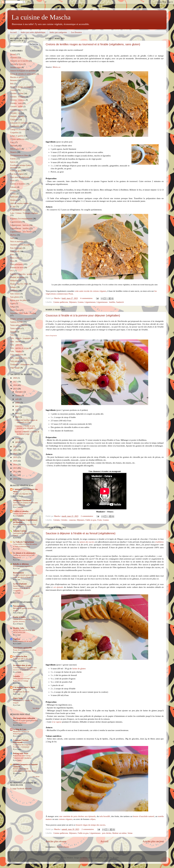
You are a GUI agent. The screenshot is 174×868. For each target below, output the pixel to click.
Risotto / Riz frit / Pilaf (19, 284)
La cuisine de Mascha (41, 17)
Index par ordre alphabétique (33, 32)
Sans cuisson (15, 294)
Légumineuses (90, 302)
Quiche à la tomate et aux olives (25, 514)
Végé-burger (15, 368)
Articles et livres (16, 64)
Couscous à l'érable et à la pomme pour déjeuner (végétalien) (83, 315)
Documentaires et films (19, 155)
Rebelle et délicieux (21, 564)
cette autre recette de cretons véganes (90, 291)
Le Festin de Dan (20, 656)
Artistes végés (15, 67)
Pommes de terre (16, 268)
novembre (19, 392)
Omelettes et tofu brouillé (20, 245)
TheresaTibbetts (97, 858)
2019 (15, 457)
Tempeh (13, 332)
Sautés (12, 304)
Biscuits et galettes (17, 77)
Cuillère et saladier (21, 511)
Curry (12, 142)
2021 (15, 450)
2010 (15, 479)
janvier (18, 442)
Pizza (12, 261)
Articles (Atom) (63, 847)
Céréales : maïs (16, 103)
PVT (12, 271)
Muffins (13, 235)
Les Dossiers (76, 32)
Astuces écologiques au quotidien (23, 71)
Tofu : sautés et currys (18, 358)
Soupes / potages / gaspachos (21, 319)
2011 (15, 475)
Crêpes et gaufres (16, 136)
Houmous (14, 200)
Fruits (99, 520)
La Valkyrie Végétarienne (23, 542)
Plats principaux (16, 264)
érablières (159, 542)
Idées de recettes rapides (19, 203)
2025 (15, 382)
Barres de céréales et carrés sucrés (23, 74)
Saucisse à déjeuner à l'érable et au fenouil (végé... (27, 433)
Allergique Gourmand (22, 500)
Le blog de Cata (19, 729)
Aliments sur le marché (19, 61)
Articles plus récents (56, 841)
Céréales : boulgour (17, 97)
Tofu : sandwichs (16, 355)
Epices (12, 162)
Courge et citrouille (17, 129)
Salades (13, 287)
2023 (15, 389)
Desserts (13, 152)
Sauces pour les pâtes (18, 300)
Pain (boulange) (16, 248)
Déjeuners (73, 302)
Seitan (130, 833)
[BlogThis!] (104, 298)
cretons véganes (65, 819)
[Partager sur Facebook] (109, 298)
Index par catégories (58, 32)
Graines (81, 302)
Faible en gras (91, 520)
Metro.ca (56, 67)
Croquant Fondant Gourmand (21, 741)
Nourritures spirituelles (22, 648)
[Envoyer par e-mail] (102, 298)
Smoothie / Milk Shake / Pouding (23, 313)
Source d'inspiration (51, 335)
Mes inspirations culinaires (24, 718)
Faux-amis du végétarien (19, 177)
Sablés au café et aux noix (22, 659)
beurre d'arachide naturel (143, 816)
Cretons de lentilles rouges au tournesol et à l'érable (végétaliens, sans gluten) (93, 44)
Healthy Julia (18, 628)
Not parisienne (19, 606)
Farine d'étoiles (19, 617)
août (17, 399)
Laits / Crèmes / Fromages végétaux (24, 213)
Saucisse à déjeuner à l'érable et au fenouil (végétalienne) (80, 533)
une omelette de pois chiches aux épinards (77, 816)
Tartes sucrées (15, 328)
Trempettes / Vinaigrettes (19, 364)
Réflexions (14, 281)
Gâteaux (13, 187)
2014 (15, 465)
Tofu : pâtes (14, 345)
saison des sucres (87, 542)
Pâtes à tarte (14, 258)
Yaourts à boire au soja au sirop (24, 524)
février (18, 438)
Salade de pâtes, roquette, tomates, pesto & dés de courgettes (22, 588)
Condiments (14, 126)
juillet (17, 403)
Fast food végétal (16, 174)
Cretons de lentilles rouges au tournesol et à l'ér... (26, 421)
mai (17, 410)
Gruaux (13, 194)
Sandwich (120, 302)
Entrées (13, 159)
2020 (15, 454)
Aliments (13, 58)
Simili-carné (15, 310)
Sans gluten (14, 297)
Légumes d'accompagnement (21, 219)
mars (17, 417)
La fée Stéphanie (20, 584)
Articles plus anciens (153, 841)
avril (17, 413)
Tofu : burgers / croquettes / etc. (22, 338)
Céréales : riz (15, 113)
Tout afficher (36, 596)
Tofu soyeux (15, 361)
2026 (15, 378)
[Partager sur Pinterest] (112, 298)
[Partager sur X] (107, 298)
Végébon (16, 639)
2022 (15, 447)
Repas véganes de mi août (22, 641)
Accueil (13, 32)
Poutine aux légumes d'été (22, 494)
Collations (14, 120)
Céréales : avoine (16, 93)
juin (17, 406)
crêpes (92, 819)
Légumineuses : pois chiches (100, 833)
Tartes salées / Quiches (18, 325)
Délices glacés (15, 149)
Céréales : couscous (68, 520)
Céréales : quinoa (16, 110)
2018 (15, 461)
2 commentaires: (87, 516)
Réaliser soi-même (119, 833)
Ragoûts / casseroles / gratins (21, 274)
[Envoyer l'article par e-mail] (97, 298)
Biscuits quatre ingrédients (23, 566)
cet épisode (58, 587)
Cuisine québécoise (60, 302)
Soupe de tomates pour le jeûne (24, 650)
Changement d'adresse (21, 692)
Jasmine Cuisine (19, 531)
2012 (15, 472)
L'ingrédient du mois (18, 210)
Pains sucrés (14, 251)
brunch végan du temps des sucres (90, 825)
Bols (12, 84)
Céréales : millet (16, 107)
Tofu (12, 335)
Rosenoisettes (18, 573)
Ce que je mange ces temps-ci (21, 87)
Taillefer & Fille (16, 322)
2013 (15, 468)
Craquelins (14, 133)
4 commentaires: (86, 298)
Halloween (14, 197)
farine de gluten (79, 668)
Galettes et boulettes (18, 184)
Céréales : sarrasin (17, 116)
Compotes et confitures (19, 123)
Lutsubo (16, 676)
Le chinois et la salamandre (24, 553)
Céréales (56, 520)
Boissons (13, 80)
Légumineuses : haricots (19, 225)
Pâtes (12, 255)
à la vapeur (56, 722)
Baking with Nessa (20, 753)
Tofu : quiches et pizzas (19, 348)
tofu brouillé (105, 816)
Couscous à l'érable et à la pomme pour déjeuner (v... (26, 427)
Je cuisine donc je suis (22, 665)
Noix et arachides (17, 241)
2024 (15, 385)
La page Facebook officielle (21, 789)
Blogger (116, 858)
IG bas (12, 207)
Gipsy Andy (18, 698)
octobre (18, 396)
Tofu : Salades (15, 351)
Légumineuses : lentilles (106, 302)
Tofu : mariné (15, 342)
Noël (12, 238)
